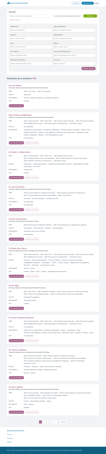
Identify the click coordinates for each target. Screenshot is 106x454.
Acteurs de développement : (62, 51)
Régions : (56, 43)
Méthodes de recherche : (18, 60)
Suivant (63, 422)
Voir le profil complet (16, 106)
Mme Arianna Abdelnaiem (20, 115)
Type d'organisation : (60, 26)
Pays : (12, 43)
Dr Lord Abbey (15, 85)
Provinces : (56, 60)
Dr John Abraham (17, 187)
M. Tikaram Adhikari (18, 350)
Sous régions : (14, 51)
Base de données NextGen (19, 3)
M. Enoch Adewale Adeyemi (21, 317)
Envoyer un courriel (32, 143)
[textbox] (32, 30)
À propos (10, 438)
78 (58, 422)
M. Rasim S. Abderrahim (19, 152)
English (96, 3)
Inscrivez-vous (87, 3)
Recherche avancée (14, 20)
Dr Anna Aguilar (16, 387)
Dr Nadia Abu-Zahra (18, 248)
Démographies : (58, 35)
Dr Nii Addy (14, 285)
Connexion (76, 3)
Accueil (9, 434)
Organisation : (14, 26)
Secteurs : (13, 35)
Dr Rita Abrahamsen (18, 219)
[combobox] (31, 30)
